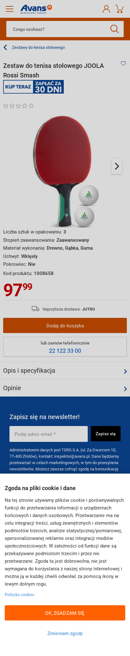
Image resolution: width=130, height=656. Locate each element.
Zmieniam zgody (65, 633)
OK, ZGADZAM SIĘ (65, 613)
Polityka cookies (19, 594)
